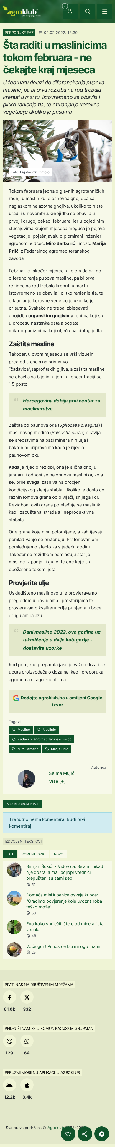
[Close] (87, 11)
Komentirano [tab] (33, 854)
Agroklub (55, 1127)
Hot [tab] (10, 854)
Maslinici (49, 730)
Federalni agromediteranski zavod (44, 739)
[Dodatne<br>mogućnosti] (101, 1133)
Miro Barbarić (27, 749)
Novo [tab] (58, 854)
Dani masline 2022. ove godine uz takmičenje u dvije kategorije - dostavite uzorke (62, 640)
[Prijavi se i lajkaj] (68, 1133)
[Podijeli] (85, 1133)
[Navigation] (104, 11)
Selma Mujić (61, 773)
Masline (23, 730)
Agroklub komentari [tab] (22, 803)
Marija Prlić (59, 749)
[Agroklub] (22, 11)
